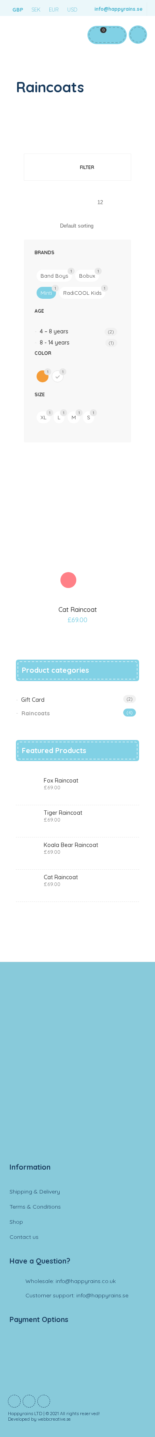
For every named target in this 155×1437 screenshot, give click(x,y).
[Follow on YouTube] (29, 1401)
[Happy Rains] (77, 1072)
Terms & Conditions (35, 1206)
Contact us (24, 1236)
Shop (16, 1221)
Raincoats (35, 713)
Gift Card (33, 699)
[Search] (115, 35)
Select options (68, 580)
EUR (54, 9)
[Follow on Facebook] (14, 1401)
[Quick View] (86, 580)
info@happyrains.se (119, 9)
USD (72, 9)
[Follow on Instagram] (43, 1401)
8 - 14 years (55, 342)
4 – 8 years (54, 331)
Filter (87, 167)
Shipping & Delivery (35, 1191)
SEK (36, 9)
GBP (17, 9)
